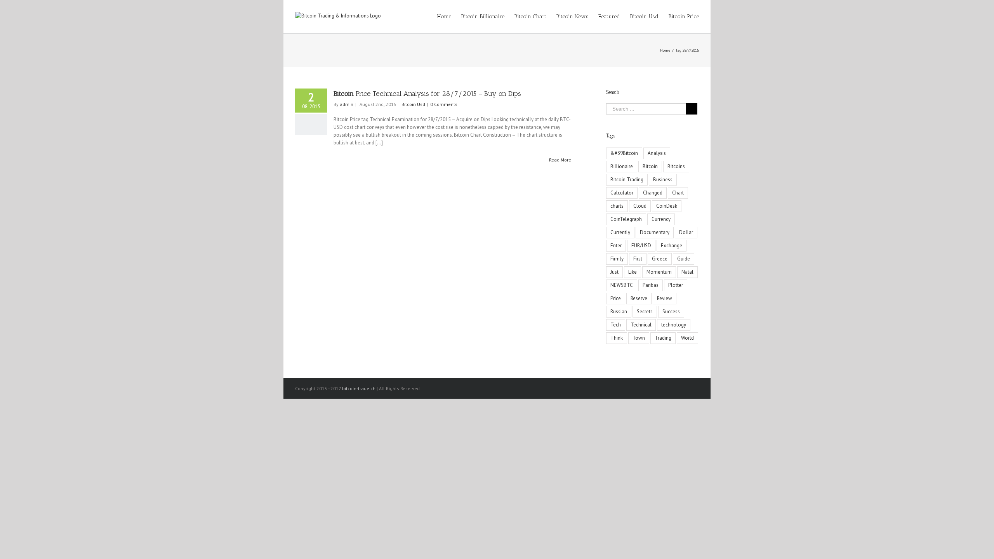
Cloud (639, 206)
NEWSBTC (621, 285)
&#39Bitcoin (624, 153)
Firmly (617, 258)
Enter (616, 245)
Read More (560, 160)
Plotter (675, 285)
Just (614, 272)
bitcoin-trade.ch (358, 388)
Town (639, 338)
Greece (659, 258)
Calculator (621, 192)
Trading (663, 338)
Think (616, 338)
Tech (615, 324)
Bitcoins (676, 166)
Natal (687, 272)
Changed (652, 192)
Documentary (654, 232)
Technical (641, 324)
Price (615, 298)
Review (664, 298)
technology (673, 324)
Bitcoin (650, 166)
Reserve (639, 298)
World (687, 338)
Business (663, 179)
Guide (683, 258)
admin (346, 104)
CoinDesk (666, 206)
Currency (661, 219)
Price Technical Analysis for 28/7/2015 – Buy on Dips (427, 93)
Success (671, 311)
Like (632, 272)
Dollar (686, 232)
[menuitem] (449, 16)
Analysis (657, 153)
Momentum (659, 272)
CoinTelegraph (626, 219)
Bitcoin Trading (626, 179)
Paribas (651, 285)
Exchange (671, 245)
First (637, 258)
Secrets (645, 311)
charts (617, 206)
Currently (620, 232)
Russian (618, 311)
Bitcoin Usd (413, 104)
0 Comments (443, 104)
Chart (678, 192)
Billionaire (621, 166)
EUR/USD (641, 245)
